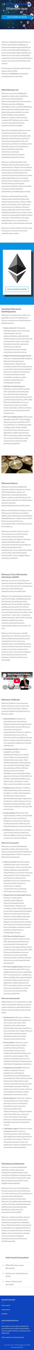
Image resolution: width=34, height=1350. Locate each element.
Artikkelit (4, 1314)
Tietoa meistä (5, 1305)
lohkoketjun (14, 74)
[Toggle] (3, 1265)
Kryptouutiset (5, 1309)
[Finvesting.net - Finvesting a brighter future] (18, 4)
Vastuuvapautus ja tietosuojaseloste (12, 1337)
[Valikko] (3, 4)
